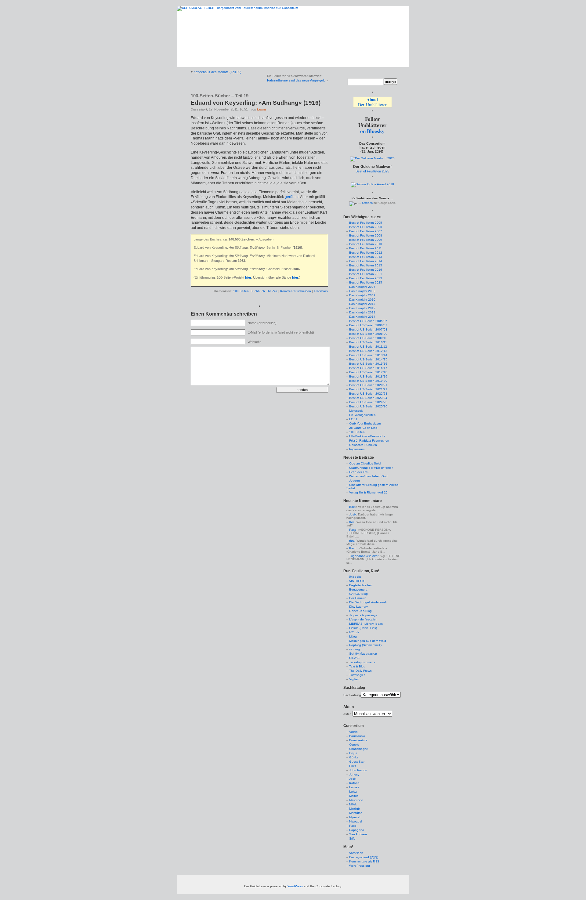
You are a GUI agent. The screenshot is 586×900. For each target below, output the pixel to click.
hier (248, 277)
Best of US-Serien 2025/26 (368, 406)
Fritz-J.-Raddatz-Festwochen (369, 440)
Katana (354, 783)
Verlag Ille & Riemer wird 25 (368, 492)
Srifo (352, 838)
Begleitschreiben (361, 585)
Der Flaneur (357, 598)
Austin (353, 731)
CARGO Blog (358, 593)
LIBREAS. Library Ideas (366, 623)
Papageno (356, 830)
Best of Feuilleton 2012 (365, 252)
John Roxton (358, 770)
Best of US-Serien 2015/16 (368, 363)
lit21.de (354, 632)
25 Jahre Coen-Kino (363, 427)
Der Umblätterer (372, 101)
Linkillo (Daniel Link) (363, 628)
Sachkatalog (352, 695)
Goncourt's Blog (360, 611)
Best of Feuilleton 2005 (365, 222)
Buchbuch (258, 291)
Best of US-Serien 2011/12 (368, 346)
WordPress (295, 886)
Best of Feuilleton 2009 (365, 239)
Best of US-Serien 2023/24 (368, 397)
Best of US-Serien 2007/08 (368, 329)
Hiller (352, 766)
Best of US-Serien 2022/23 (368, 393)
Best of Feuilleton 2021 (365, 274)
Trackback (321, 291)
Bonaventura (358, 589)
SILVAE (354, 658)
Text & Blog (357, 666)
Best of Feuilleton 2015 (365, 265)
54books (355, 576)
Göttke (354, 757)
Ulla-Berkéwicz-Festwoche (367, 436)
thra (352, 522)
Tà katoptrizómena (362, 662)
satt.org (354, 649)
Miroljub (354, 808)
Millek (353, 804)
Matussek (356, 410)
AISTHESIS (357, 581)
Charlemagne (358, 748)
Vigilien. (354, 679)
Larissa (354, 787)
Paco (352, 529)
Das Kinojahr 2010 (362, 299)
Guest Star (356, 761)
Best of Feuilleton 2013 (365, 256)
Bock (352, 506)
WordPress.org (359, 865)
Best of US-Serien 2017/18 (368, 372)
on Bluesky (372, 131)
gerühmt (291, 197)
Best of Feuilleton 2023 (365, 278)
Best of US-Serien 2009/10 (368, 338)
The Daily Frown (360, 670)
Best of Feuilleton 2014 (365, 261)
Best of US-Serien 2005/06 (368, 321)
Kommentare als (364, 861)
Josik (352, 514)
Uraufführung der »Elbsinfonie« (371, 467)
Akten (347, 714)
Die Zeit (272, 291)
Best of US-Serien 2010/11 (368, 342)
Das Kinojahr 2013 (362, 312)
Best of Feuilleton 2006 (365, 227)
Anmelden (356, 853)
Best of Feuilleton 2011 (365, 248)
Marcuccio (356, 800)
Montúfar (355, 813)
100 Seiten (241, 291)
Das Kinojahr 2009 (362, 295)
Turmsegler (357, 675)
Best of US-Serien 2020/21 (368, 385)
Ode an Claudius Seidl (365, 463)
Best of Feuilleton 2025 (372, 171)
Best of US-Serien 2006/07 (368, 325)
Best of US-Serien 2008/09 (368, 333)
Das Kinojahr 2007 (362, 286)
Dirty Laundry (358, 606)
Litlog (353, 636)
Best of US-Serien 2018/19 (368, 376)
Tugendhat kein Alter (363, 556)
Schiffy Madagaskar (363, 653)
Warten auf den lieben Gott (368, 476)
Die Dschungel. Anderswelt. (368, 602)
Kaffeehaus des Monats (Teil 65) (217, 72)
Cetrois (354, 744)
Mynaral (354, 817)
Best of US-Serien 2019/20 (368, 380)
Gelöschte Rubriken (363, 444)
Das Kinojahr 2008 (362, 291)
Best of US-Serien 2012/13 (368, 350)
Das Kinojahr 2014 (362, 316)
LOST (353, 419)
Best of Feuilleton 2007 (365, 231)
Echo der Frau (359, 472)
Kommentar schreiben (295, 291)
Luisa (261, 109)
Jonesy (354, 774)
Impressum (356, 449)
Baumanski (357, 736)
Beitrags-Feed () (363, 857)
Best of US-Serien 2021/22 (368, 389)
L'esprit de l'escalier (363, 619)
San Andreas (358, 834)
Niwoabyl (355, 821)
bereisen (367, 202)
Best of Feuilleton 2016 (365, 269)
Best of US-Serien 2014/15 (368, 359)
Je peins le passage (363, 615)
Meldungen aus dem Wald (367, 640)
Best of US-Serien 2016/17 (368, 368)
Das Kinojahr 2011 (362, 303)
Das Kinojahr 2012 (362, 308)
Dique (353, 753)
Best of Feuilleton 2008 (365, 235)
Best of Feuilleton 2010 (365, 244)
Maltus (353, 795)
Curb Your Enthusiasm (365, 423)
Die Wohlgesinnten (362, 415)
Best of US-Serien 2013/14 (368, 355)
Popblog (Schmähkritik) (365, 645)
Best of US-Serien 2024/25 (368, 402)
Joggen (354, 480)
